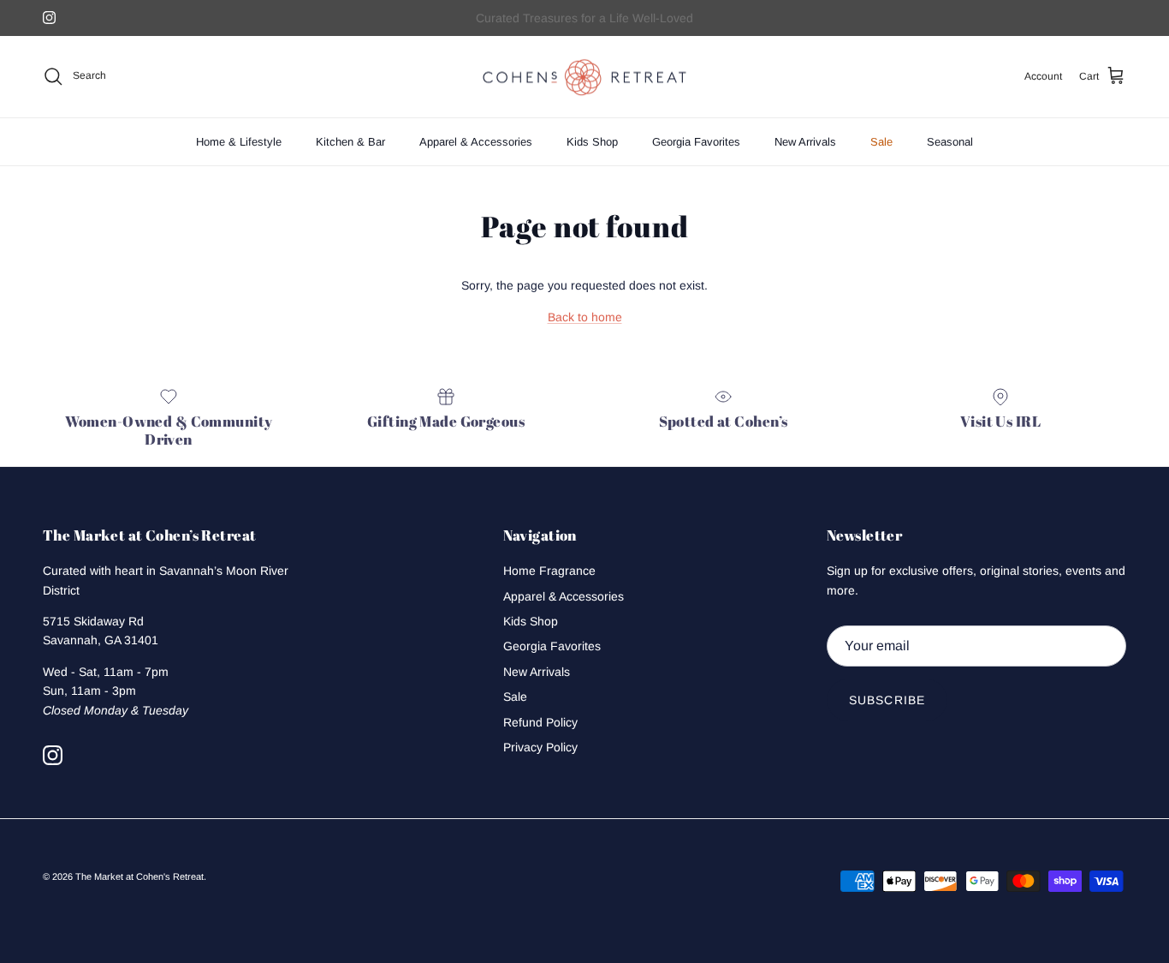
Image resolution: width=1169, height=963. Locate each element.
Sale (881, 141)
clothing (623, 25)
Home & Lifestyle (239, 141)
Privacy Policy (540, 747)
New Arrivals (805, 141)
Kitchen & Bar (350, 141)
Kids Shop (592, 141)
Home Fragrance (549, 570)
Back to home (585, 317)
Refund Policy (540, 722)
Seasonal (950, 141)
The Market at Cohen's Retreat (139, 876)
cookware (677, 25)
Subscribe (887, 700)
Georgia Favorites (696, 141)
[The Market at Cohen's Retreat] (584, 76)
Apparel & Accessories (475, 141)
